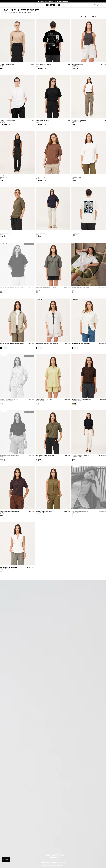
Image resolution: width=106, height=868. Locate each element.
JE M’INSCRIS (68, 448)
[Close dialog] (82, 413)
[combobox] (57, 441)
